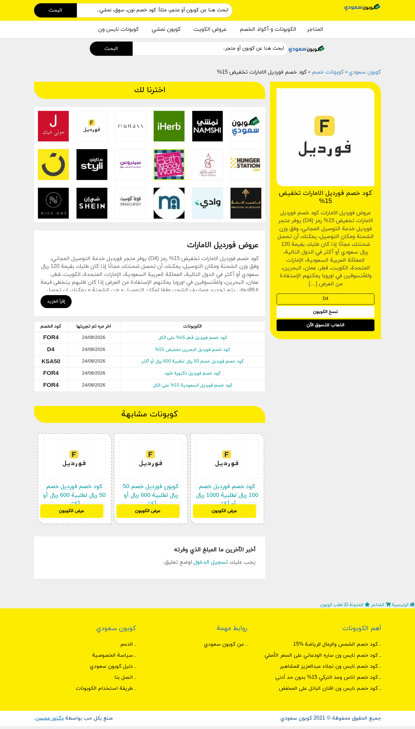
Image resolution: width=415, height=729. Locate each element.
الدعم (126, 644)
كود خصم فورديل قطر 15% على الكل (192, 338)
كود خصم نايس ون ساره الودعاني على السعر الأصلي (321, 655)
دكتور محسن (49, 718)
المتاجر (315, 29)
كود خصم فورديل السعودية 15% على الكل (192, 385)
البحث (55, 10)
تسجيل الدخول (211, 562)
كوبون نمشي (166, 29)
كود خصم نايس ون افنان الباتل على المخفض (328, 688)
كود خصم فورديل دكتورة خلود (192, 373)
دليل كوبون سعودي (111, 666)
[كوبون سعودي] (362, 7)
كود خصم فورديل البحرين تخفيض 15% (192, 350)
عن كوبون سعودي (224, 644)
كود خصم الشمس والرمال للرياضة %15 (335, 644)
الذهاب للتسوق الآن (325, 325)
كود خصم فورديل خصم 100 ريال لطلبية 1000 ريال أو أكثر (227, 495)
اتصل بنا (123, 677)
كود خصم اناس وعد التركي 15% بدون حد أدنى (326, 677)
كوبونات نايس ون (118, 29)
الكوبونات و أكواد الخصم (268, 29)
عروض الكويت (210, 29)
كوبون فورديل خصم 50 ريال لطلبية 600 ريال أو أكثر (151, 495)
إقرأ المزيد (56, 301)
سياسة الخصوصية (112, 655)
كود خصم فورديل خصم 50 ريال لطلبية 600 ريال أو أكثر (192, 361)
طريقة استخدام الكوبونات (104, 688)
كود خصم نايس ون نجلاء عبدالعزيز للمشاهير (329, 666)
